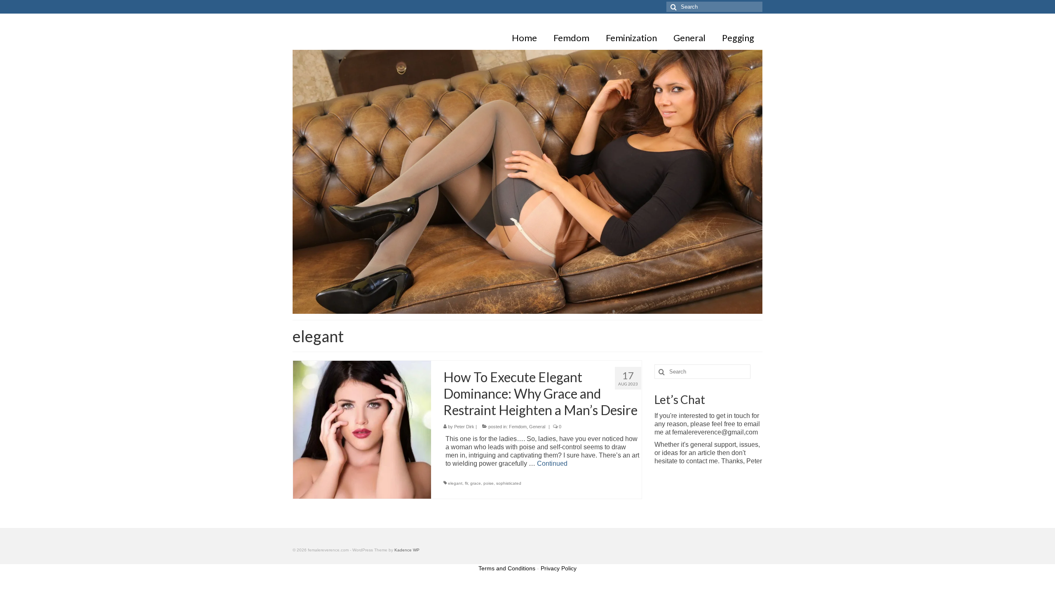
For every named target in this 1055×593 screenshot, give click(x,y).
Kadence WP (407, 550)
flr (466, 483)
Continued (552, 463)
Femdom (518, 426)
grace (475, 483)
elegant (455, 483)
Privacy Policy (559, 568)
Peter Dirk (464, 426)
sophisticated (508, 483)
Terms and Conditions (506, 568)
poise (488, 483)
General (537, 426)
